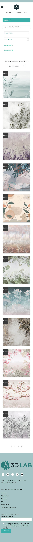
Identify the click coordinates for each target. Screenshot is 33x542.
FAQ (2, 502)
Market (19, 12)
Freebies (4, 499)
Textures (8, 39)
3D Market (5, 496)
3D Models (8, 33)
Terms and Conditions (8, 507)
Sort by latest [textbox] (14, 66)
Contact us (5, 505)
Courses (4, 493)
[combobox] (16, 66)
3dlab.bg (10, 12)
